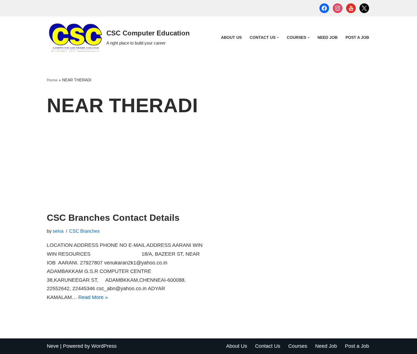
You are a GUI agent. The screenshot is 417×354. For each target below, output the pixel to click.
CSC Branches (84, 231)
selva (58, 231)
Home (52, 80)
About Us (231, 37)
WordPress (104, 346)
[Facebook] (324, 8)
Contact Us (267, 346)
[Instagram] (337, 8)
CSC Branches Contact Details (113, 218)
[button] (278, 38)
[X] (364, 8)
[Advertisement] (208, 169)
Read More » (93, 297)
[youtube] (351, 8)
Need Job (327, 37)
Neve (53, 346)
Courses (297, 346)
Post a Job (357, 37)
